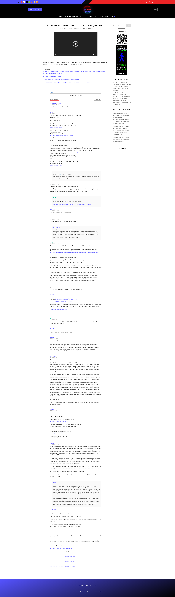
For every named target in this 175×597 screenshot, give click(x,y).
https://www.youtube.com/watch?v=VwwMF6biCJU (61, 142)
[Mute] (93, 55)
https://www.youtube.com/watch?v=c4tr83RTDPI (66, 301)
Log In (146, 2)
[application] (75, 44)
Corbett (61, 28)
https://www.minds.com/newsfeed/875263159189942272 (62, 556)
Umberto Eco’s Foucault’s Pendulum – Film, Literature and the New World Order (122, 102)
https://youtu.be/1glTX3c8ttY (56, 165)
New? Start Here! (35, 9)
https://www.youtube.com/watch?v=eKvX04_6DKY (66, 299)
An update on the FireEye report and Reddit (54, 76)
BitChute (56, 67)
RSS (112, 16)
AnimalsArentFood (55, 183)
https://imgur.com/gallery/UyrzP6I (59, 309)
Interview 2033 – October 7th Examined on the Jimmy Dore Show (121, 115)
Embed (86, 57)
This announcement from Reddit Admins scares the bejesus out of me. (61, 79)
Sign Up (96, 16)
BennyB (59, 484)
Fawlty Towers (54, 509)
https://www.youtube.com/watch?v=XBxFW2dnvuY (61, 135)
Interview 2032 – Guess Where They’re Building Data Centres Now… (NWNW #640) (120, 88)
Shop (142, 2)
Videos (83, 28)
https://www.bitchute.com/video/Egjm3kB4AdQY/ (61, 421)
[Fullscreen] (95, 55)
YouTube (66, 67)
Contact (106, 16)
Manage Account (153, 2)
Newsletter (89, 16)
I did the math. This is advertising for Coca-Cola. (55, 85)
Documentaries (73, 16)
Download (81, 57)
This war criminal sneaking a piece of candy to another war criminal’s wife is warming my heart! (67, 82)
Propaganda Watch (76, 28)
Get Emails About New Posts (87, 585)
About (66, 16)
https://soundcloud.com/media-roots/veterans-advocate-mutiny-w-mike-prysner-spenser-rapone (71, 152)
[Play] (55, 55)
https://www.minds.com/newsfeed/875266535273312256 (62, 561)
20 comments (89, 28)
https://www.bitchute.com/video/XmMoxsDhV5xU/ (61, 548)
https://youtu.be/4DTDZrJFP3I (56, 127)
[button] (75, 44)
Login (51, 92)
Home (61, 16)
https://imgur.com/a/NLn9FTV (56, 432)
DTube (60, 67)
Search (128, 25)
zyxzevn (59, 174)
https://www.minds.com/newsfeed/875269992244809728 (62, 566)
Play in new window (73, 57)
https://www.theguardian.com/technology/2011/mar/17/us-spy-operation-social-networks (72, 204)
